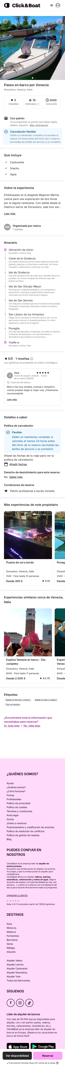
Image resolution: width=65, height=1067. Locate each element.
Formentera (13, 935)
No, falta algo (32, 725)
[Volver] (5, 21)
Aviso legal (12, 815)
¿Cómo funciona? (16, 791)
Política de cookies (17, 807)
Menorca (11, 927)
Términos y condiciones (19, 811)
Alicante (11, 951)
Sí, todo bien (12, 725)
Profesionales (14, 799)
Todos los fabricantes (18, 980)
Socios (10, 819)
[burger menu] (51, 5)
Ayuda (10, 783)
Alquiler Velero (14, 960)
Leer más (10, 213)
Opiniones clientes (17, 895)
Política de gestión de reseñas (23, 835)
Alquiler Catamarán (17, 968)
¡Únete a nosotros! (16, 823)
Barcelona (12, 939)
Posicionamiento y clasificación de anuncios (30, 827)
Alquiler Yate (13, 976)
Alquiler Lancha (15, 964)
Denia (10, 943)
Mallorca (11, 931)
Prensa (10, 795)
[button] (32, 78)
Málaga (11, 947)
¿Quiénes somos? (16, 787)
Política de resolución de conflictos (25, 831)
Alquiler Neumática (17, 972)
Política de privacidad (18, 803)
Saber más (16, 477)
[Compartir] (59, 22)
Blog (9, 839)
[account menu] (58, 5)
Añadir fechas (18, 464)
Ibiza (9, 923)
